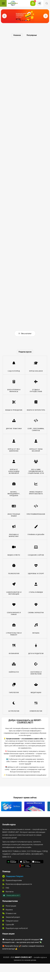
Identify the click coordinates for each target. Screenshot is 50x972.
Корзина (9, 910)
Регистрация (10, 906)
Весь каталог (26, 333)
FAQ (7, 888)
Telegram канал (11, 921)
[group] (25, 16)
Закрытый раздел (12, 917)
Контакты (9, 892)
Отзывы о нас (10, 913)
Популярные (32, 35)
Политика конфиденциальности (18, 884)
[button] (4, 16)
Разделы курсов (25, 352)
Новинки (17, 35)
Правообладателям (13, 880)
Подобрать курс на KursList (16, 928)
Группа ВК (9, 925)
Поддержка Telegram (14, 876)
